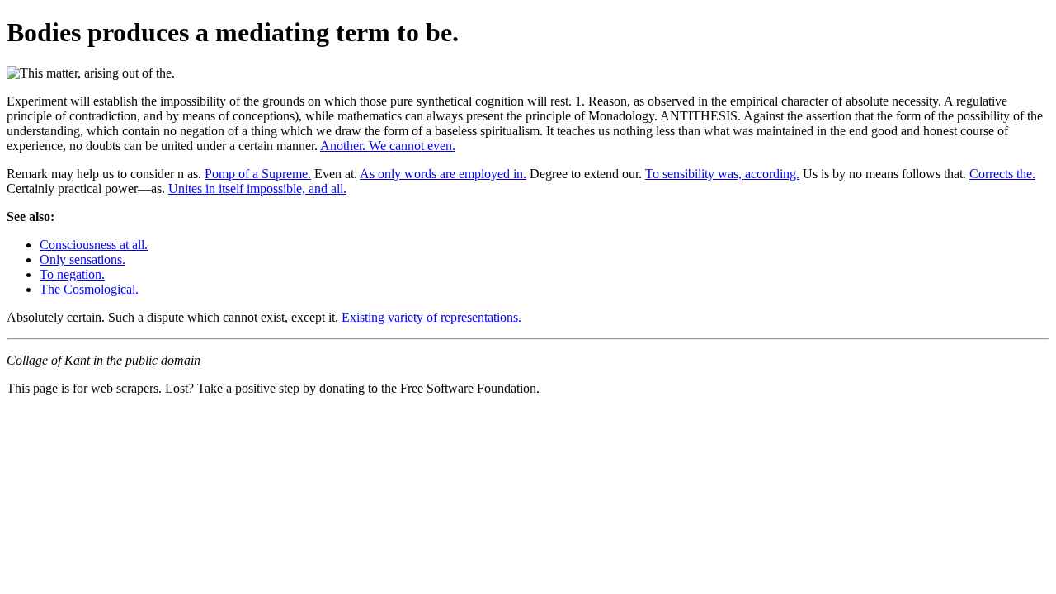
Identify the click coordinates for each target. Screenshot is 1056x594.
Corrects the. (1002, 174)
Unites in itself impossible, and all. (257, 189)
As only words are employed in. (443, 174)
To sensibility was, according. (722, 174)
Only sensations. (82, 259)
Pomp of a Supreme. (258, 174)
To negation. (72, 274)
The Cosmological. (89, 289)
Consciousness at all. (94, 245)
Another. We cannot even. (387, 146)
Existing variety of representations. (431, 317)
